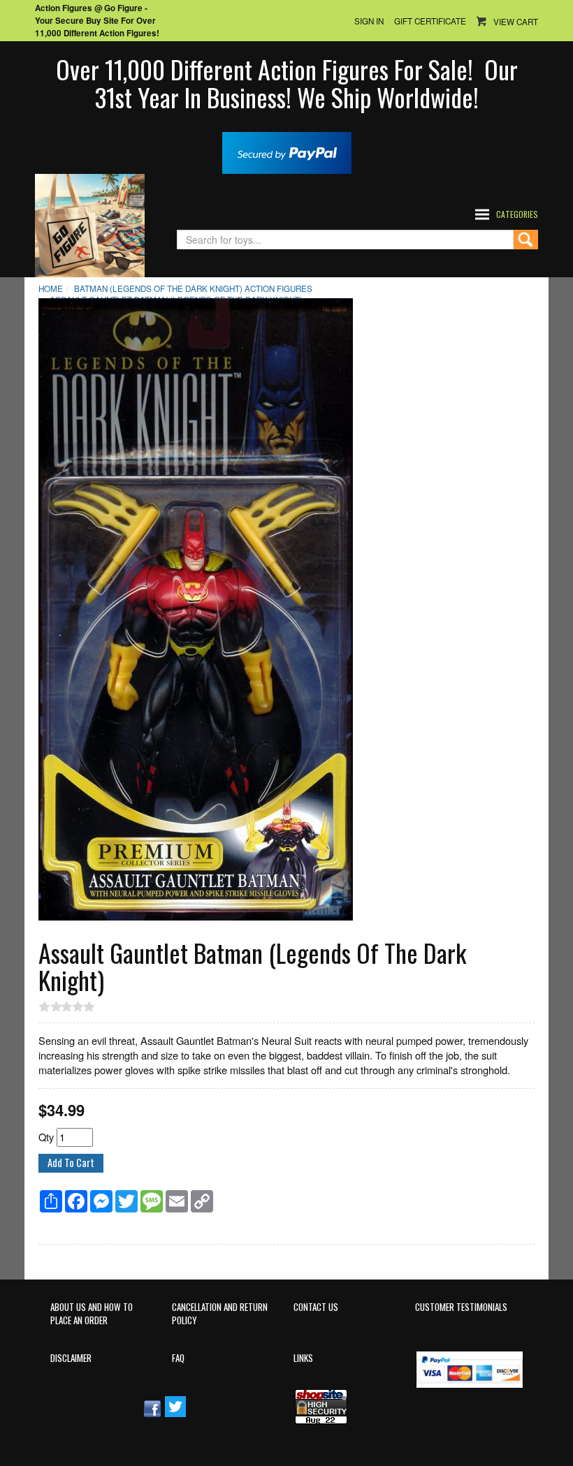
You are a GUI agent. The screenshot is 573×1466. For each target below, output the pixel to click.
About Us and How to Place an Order (91, 1313)
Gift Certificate (430, 21)
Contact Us (315, 1307)
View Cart (515, 21)
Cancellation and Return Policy (220, 1313)
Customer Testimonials (461, 1307)
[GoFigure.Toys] (90, 224)
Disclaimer (71, 1358)
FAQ (178, 1358)
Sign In (369, 21)
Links (303, 1358)
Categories (517, 214)
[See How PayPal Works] (286, 151)
